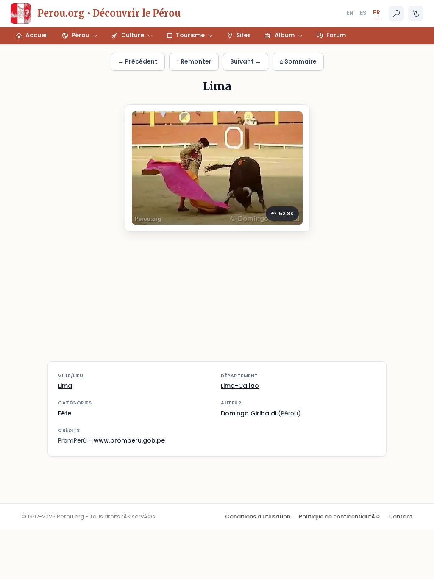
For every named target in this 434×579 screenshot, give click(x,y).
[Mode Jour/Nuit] (415, 13)
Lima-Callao (240, 385)
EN (349, 12)
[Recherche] (396, 13)
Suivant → (245, 61)
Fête (64, 413)
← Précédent (138, 61)
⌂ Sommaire (298, 61)
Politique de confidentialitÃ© (339, 516)
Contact (400, 516)
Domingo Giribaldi (248, 413)
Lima (65, 385)
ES (363, 12)
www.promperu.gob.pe (129, 440)
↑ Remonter (193, 61)
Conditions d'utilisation (257, 516)
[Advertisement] (217, 301)
